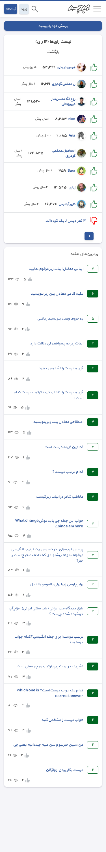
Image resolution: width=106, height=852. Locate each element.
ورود (24, 9)
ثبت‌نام (10, 9)
